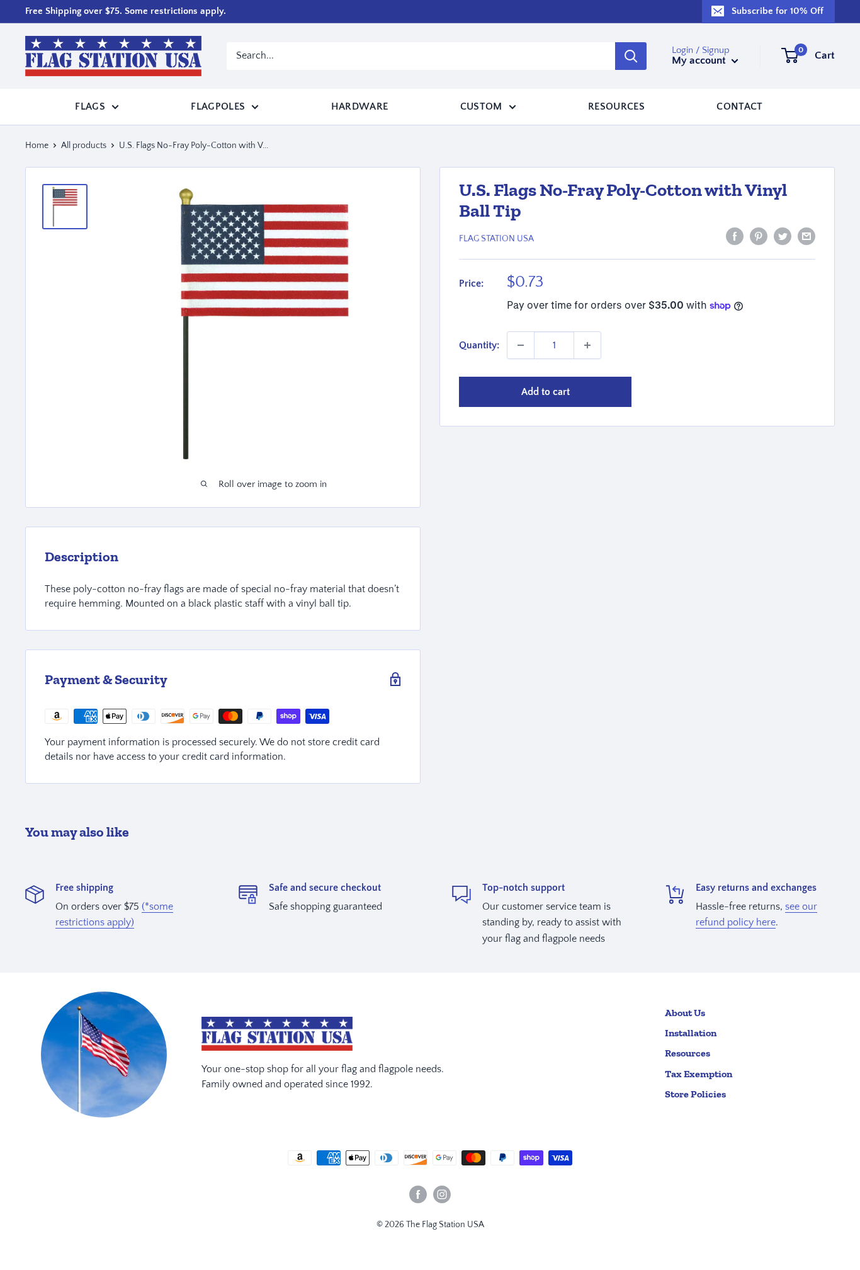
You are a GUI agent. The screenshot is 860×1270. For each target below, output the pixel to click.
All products (83, 145)
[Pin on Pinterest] (758, 236)
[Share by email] (806, 236)
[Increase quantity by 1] (587, 345)
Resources (616, 106)
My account (700, 60)
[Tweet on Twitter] (782, 236)
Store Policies (695, 1094)
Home (36, 145)
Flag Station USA (496, 238)
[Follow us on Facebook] (418, 1194)
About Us (685, 1013)
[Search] (631, 56)
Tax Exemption (698, 1074)
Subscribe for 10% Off (777, 11)
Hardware (359, 106)
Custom (481, 106)
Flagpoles (218, 106)
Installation (690, 1033)
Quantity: (479, 344)
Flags (90, 106)
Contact (739, 106)
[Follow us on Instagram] (442, 1194)
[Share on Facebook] (735, 236)
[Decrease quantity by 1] (520, 345)
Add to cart (545, 392)
